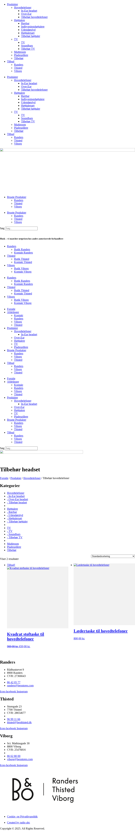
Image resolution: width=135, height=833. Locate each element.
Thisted (18, 67)
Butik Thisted (21, 258)
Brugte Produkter (16, 197)
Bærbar (25, 23)
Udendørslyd (28, 29)
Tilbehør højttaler (30, 36)
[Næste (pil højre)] (129, 416)
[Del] (116, 4)
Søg (2, 228)
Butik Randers (22, 249)
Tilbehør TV (28, 48)
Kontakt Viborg (22, 271)
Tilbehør (18, 58)
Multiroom (20, 51)
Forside (11, 309)
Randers (18, 64)
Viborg (18, 70)
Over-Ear (26, 13)
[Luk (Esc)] (123, 4)
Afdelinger (13, 312)
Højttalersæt (27, 32)
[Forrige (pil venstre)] (6, 416)
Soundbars (27, 45)
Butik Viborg (21, 268)
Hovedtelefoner (22, 80)
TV (16, 39)
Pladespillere (21, 55)
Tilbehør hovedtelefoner (34, 17)
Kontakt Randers (23, 252)
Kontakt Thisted (23, 262)
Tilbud (10, 61)
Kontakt (18, 315)
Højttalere (19, 20)
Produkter (12, 76)
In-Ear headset (29, 10)
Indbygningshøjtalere (32, 26)
